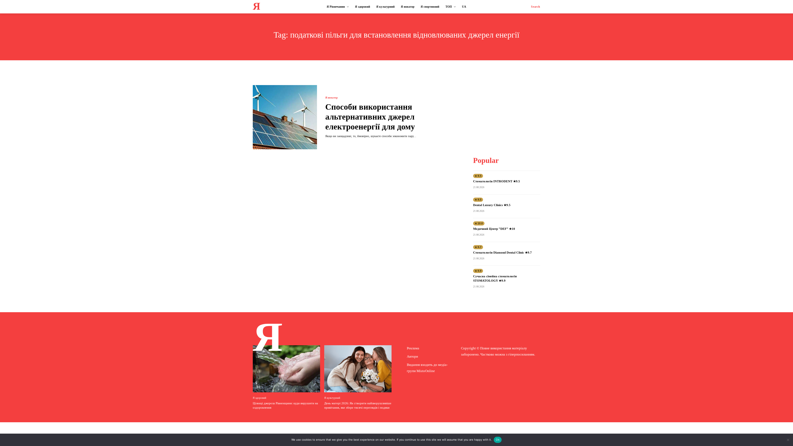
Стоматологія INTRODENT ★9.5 (496, 181)
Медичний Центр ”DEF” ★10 (494, 228)
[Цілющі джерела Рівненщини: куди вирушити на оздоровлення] (286, 368)
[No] (788, 440)
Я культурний (332, 397)
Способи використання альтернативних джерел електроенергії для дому (370, 116)
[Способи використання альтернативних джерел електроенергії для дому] (285, 117)
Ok (498, 439)
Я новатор (331, 97)
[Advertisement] (507, 111)
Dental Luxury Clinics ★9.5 (491, 205)
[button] (535, 6)
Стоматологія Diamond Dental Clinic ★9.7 (502, 252)
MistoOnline (426, 371)
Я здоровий (259, 397)
